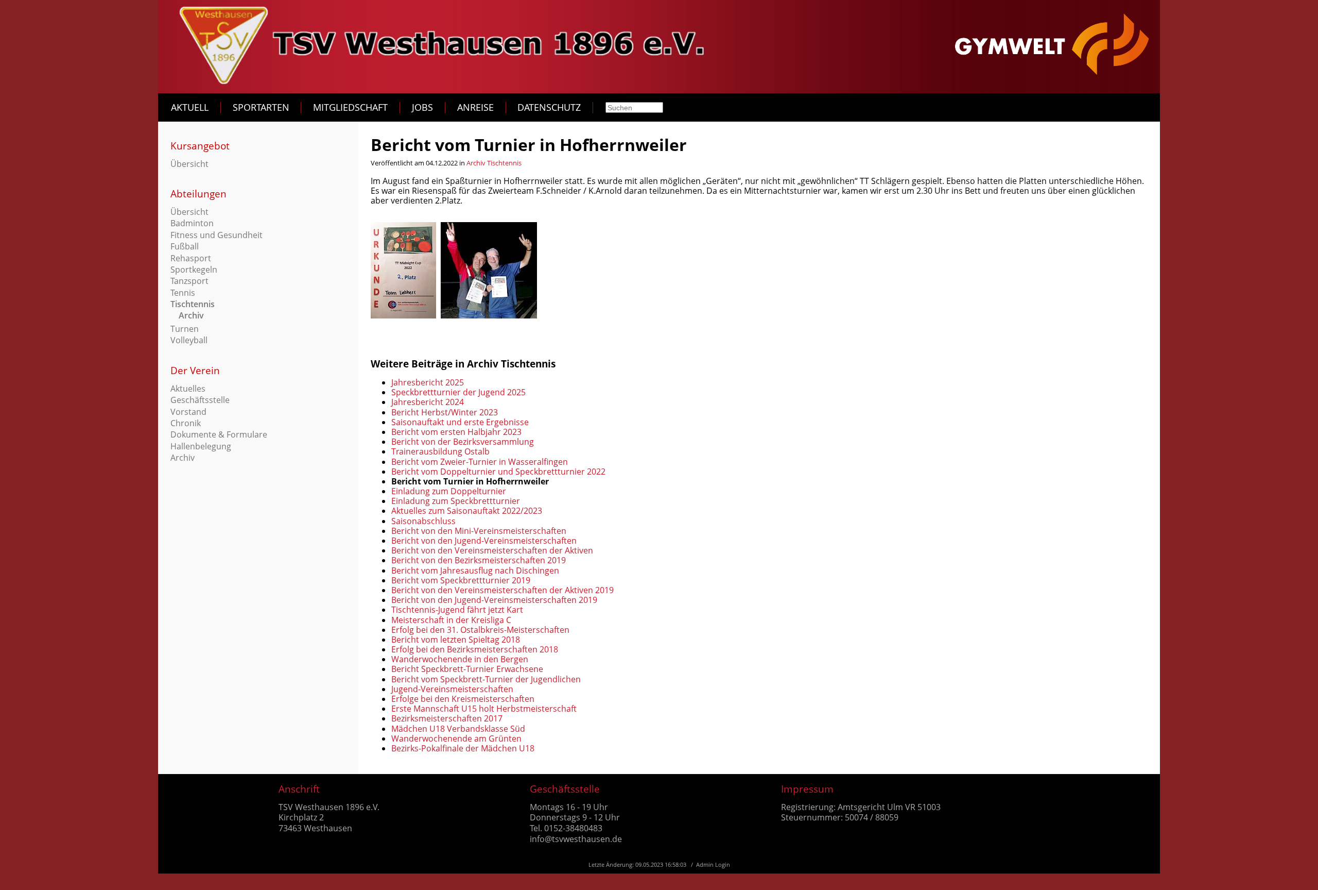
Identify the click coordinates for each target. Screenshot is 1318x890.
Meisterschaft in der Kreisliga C (451, 620)
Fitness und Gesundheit (216, 235)
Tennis (182, 292)
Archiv (191, 315)
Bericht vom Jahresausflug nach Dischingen (475, 570)
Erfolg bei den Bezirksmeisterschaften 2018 (474, 649)
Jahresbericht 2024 (427, 402)
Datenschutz (549, 107)
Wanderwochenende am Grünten (456, 738)
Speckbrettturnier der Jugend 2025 (458, 392)
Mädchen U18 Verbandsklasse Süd (458, 728)
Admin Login (713, 864)
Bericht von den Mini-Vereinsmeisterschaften (478, 530)
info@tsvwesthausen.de (576, 839)
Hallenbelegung (200, 446)
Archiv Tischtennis (494, 162)
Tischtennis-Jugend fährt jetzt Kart (457, 609)
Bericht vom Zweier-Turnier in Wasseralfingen (479, 461)
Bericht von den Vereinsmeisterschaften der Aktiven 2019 (502, 590)
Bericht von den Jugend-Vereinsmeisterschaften (484, 540)
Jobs (422, 107)
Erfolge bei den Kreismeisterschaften (462, 698)
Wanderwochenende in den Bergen (459, 659)
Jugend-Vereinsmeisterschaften (452, 689)
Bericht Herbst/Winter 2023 (444, 412)
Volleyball (188, 340)
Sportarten (261, 107)
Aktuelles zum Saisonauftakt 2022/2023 (466, 510)
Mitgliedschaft (350, 107)
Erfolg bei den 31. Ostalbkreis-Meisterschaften (480, 629)
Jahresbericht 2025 (427, 382)
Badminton (192, 223)
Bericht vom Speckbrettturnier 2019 (460, 580)
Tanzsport (189, 281)
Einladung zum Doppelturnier (448, 491)
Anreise (475, 107)
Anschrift (299, 789)
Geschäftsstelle (200, 400)
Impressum (807, 789)
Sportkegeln (193, 269)
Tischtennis (192, 304)
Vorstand (188, 411)
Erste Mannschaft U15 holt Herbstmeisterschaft (484, 708)
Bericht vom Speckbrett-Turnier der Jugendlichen (486, 679)
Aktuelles (187, 388)
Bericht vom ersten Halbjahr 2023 (456, 432)
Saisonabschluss (423, 521)
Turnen (184, 328)
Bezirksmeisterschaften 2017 (446, 718)
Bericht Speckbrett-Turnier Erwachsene (467, 669)
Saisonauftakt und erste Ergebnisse (460, 422)
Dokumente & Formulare (218, 434)
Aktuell (190, 107)
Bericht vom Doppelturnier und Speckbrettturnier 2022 (498, 471)
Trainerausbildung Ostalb (440, 451)
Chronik (185, 423)
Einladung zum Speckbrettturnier (455, 501)
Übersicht (189, 164)
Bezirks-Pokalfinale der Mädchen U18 (462, 748)
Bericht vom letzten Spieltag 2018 (455, 639)
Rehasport (190, 258)
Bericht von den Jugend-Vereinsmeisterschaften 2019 (494, 600)
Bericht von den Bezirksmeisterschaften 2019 (478, 560)
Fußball (184, 246)
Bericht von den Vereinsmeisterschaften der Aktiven (492, 550)
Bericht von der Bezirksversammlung (462, 441)
